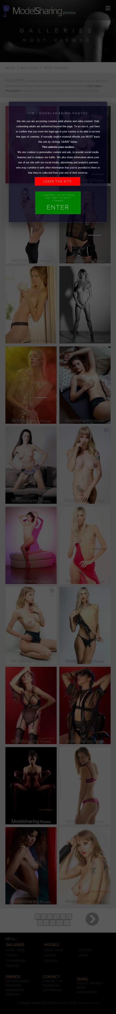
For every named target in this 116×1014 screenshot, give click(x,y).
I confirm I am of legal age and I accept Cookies (58, 202)
